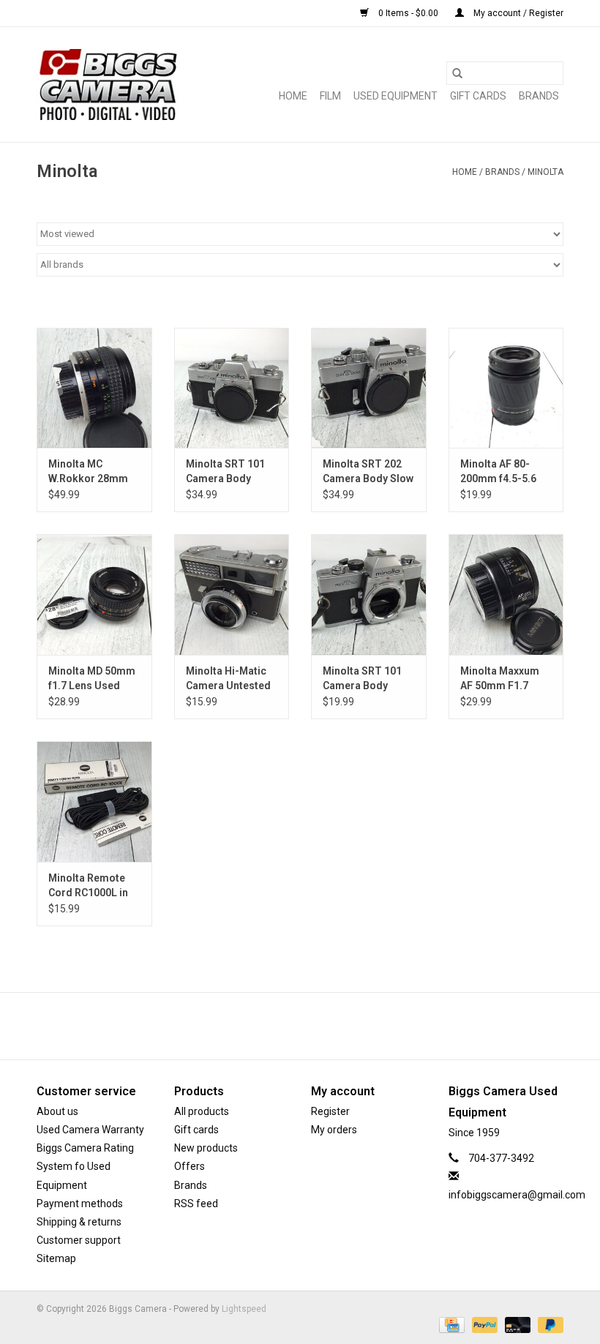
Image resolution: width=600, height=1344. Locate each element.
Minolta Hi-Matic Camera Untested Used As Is (228, 679)
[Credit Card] (450, 1324)
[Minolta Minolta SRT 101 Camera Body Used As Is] (369, 594)
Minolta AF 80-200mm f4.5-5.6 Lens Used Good (500, 472)
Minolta (545, 172)
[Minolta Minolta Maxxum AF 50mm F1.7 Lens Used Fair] (506, 594)
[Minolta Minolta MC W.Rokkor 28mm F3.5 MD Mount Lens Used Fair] (94, 388)
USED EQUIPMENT (395, 96)
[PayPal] (483, 1324)
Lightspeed (244, 1309)
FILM (330, 96)
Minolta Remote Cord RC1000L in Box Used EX (88, 886)
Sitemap (56, 1258)
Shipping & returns (79, 1222)
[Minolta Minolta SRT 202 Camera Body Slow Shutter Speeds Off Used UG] (369, 388)
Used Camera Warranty (90, 1129)
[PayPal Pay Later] (548, 1324)
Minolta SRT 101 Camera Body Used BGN (225, 472)
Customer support (79, 1240)
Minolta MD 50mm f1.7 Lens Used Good (91, 679)
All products (201, 1111)
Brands (539, 96)
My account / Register (517, 13)
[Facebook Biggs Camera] (287, 1025)
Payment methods (80, 1203)
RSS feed (196, 1203)
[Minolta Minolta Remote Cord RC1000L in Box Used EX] (94, 801)
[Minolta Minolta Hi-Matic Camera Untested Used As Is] (232, 594)
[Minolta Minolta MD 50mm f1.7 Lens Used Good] (94, 594)
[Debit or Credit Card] (516, 1324)
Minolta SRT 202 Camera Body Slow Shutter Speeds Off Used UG (368, 472)
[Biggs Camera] (108, 84)
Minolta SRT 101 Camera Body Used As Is (362, 679)
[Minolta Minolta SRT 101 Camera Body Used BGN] (232, 388)
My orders (334, 1129)
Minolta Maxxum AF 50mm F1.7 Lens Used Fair (499, 679)
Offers (189, 1166)
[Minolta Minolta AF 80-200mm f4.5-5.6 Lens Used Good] (506, 388)
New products (206, 1148)
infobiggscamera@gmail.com (517, 1195)
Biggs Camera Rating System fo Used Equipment (85, 1166)
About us (57, 1111)
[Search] (457, 73)
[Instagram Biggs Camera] (313, 1025)
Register (330, 1111)
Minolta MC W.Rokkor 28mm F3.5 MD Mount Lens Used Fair (88, 472)
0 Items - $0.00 (408, 13)
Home (293, 96)
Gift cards (478, 96)
